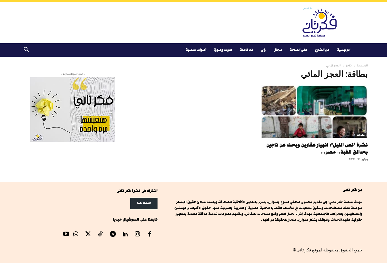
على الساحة (298, 50)
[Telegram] (113, 235)
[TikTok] (100, 235)
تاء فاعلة (246, 50)
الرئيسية (343, 50)
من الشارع (322, 50)
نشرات (361, 135)
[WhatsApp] (76, 235)
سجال (278, 50)
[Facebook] (150, 235)
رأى (263, 50)
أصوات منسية (196, 50)
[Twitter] (88, 235)
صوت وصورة (223, 50)
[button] (26, 50)
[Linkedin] (125, 235)
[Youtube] (66, 235)
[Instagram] (137, 235)
